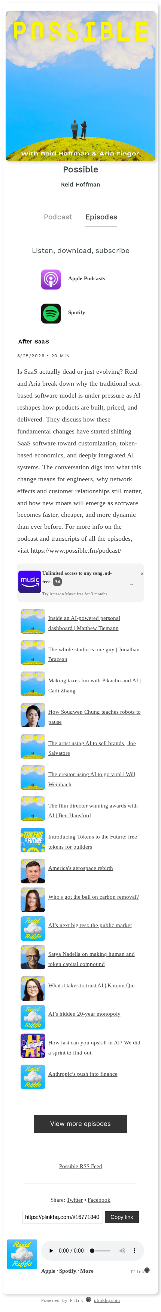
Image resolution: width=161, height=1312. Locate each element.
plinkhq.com (107, 1300)
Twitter (75, 1200)
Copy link (121, 1217)
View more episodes (80, 1123)
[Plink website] (88, 1301)
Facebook (99, 1200)
